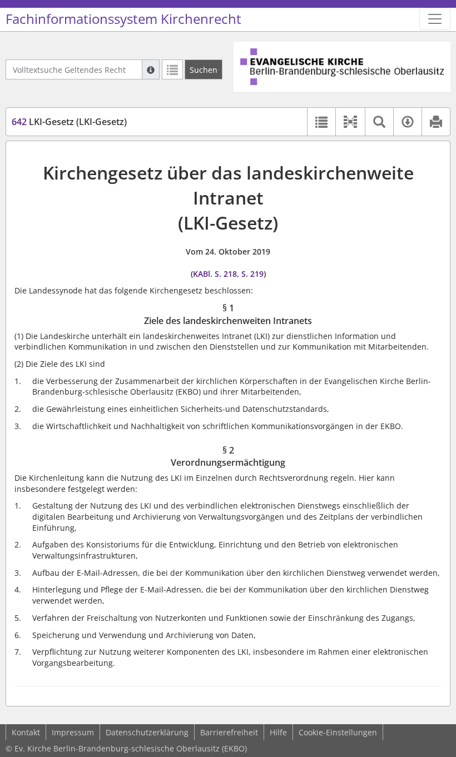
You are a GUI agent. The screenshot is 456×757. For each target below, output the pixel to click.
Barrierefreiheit (229, 732)
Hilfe (278, 732)
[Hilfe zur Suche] (151, 69)
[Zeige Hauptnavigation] (434, 19)
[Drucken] (436, 122)
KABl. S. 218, (216, 273)
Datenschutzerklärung (147, 732)
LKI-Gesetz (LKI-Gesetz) (69, 122)
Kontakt (26, 732)
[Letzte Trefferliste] (172, 69)
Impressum (73, 732)
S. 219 (252, 273)
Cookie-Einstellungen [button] (338, 732)
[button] (350, 122)
